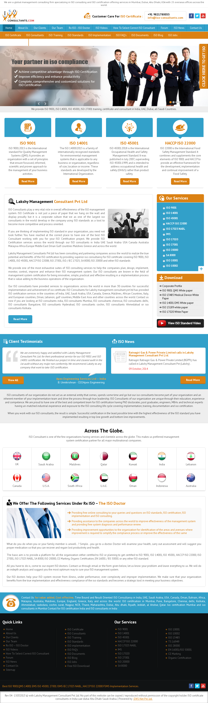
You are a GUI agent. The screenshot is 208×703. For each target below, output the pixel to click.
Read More (28, 181)
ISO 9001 (28, 143)
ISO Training (56, 35)
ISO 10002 (172, 265)
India (162, 464)
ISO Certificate (13, 35)
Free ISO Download (15, 42)
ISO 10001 (172, 260)
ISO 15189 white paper (175, 307)
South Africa (75, 486)
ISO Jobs (172, 35)
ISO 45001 (129, 143)
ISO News (179, 27)
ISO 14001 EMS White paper (178, 303)
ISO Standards (75, 35)
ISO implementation (99, 35)
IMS (168, 234)
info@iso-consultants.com (165, 17)
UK (17, 464)
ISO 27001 (172, 244)
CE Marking (174, 654)
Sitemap (10, 670)
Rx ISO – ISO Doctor (79, 27)
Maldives (74, 464)
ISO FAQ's (121, 35)
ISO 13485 (174, 637)
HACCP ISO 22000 (180, 143)
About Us (23, 27)
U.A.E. (104, 486)
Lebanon (191, 464)
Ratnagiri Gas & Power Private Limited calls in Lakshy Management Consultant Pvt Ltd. (161, 354)
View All (13, 380)
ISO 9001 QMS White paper (177, 290)
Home (8, 27)
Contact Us (196, 27)
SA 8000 (170, 255)
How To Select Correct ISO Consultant (134, 27)
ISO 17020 (172, 239)
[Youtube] (203, 17)
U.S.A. (46, 486)
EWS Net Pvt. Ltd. (143, 699)
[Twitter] (197, 17)
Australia (191, 486)
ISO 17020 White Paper (175, 312)
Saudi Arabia (46, 464)
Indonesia (162, 486)
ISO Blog (158, 35)
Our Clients (40, 27)
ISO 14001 (79, 143)
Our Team (57, 27)
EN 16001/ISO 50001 (180, 649)
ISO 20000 (172, 250)
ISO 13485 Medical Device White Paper (180, 296)
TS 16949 (173, 641)
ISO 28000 (174, 645)
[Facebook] (191, 17)
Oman (132, 486)
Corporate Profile (172, 286)
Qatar (104, 464)
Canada (17, 486)
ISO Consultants (35, 35)
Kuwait (133, 464)
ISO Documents (139, 35)
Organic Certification (179, 658)
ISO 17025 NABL (175, 229)
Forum (164, 27)
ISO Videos (101, 27)
